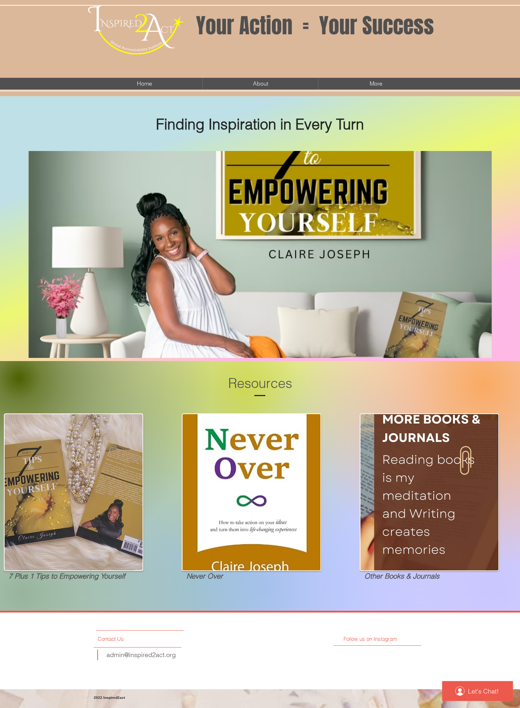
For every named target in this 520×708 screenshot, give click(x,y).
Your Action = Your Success (315, 25)
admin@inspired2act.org (141, 655)
